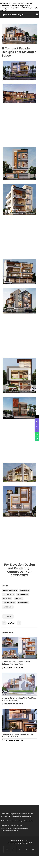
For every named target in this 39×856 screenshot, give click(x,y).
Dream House (24, 590)
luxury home (7, 598)
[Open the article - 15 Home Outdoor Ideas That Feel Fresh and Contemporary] (19, 684)
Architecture (9, 667)
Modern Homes (23, 603)
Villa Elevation (7, 607)
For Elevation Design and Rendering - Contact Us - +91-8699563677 (19, 570)
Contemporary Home (10, 590)
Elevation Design (8, 594)
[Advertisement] (19, 125)
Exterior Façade (23, 594)
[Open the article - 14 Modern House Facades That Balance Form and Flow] (19, 647)
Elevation (19, 667)
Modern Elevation (9, 603)
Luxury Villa (18, 598)
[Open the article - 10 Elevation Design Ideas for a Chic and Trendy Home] (19, 720)
